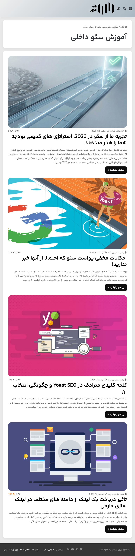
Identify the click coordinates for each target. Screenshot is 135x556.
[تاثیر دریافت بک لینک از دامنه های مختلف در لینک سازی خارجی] (67, 456)
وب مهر (59, 549)
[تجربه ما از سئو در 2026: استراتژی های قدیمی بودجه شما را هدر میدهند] (67, 92)
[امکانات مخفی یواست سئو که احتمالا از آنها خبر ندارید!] (67, 213)
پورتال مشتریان (11, 549)
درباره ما (36, 549)
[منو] (130, 10)
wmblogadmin (117, 131)
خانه (122, 27)
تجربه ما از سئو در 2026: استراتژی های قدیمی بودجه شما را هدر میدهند (69, 140)
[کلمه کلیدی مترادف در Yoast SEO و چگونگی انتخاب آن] (67, 335)
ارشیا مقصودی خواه (116, 252)
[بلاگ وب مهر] (101, 8)
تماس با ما (25, 549)
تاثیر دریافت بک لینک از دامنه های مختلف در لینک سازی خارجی (71, 503)
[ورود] (118, 10)
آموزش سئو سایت (110, 27)
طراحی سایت (48, 549)
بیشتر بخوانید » (116, 170)
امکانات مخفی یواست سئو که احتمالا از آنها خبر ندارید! (74, 261)
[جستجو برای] (124, 10)
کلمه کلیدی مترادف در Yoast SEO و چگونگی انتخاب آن (70, 388)
